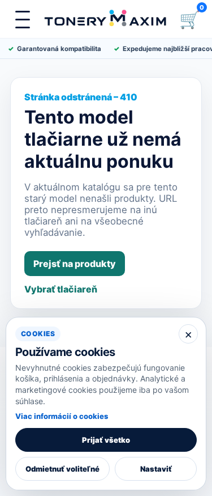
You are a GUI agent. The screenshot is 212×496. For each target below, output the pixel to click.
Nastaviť (156, 468)
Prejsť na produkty (74, 263)
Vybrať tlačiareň (60, 289)
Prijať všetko (106, 439)
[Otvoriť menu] (22, 19)
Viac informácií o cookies (61, 416)
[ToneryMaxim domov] (106, 19)
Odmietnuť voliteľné (62, 468)
